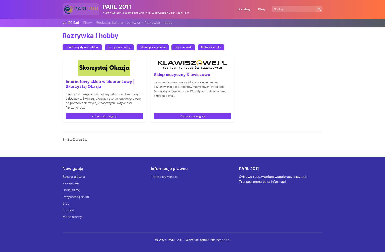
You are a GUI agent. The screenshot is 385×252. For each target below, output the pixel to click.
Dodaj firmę (71, 190)
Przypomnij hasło (76, 197)
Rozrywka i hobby (119, 47)
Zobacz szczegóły (104, 116)
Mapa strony (72, 217)
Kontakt (68, 210)
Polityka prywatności (164, 176)
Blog (261, 9)
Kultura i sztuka (211, 47)
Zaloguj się (71, 183)
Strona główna (74, 177)
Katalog (244, 9)
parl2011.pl (71, 23)
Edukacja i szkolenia (153, 47)
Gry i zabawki (183, 47)
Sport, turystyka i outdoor (82, 47)
